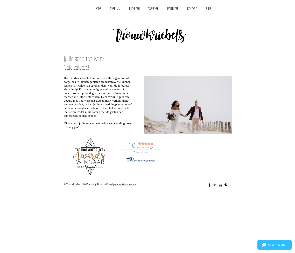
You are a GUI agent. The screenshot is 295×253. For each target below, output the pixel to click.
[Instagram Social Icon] (215, 185)
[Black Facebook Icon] (209, 185)
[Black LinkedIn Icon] (220, 185)
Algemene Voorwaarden (123, 184)
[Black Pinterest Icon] (226, 185)
